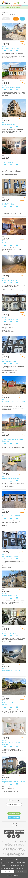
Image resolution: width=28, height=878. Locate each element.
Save (15, 19)
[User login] (15, 2)
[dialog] (14, 867)
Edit (22, 19)
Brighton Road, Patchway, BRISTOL (13, 782)
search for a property (13, 817)
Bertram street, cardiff (9, 361)
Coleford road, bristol (9, 280)
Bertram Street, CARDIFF (10, 556)
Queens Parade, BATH (9, 596)
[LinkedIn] (13, 836)
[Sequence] (6, 3)
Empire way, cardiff (8, 204)
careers (14, 825)
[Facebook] (9, 836)
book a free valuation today (12, 7)
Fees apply (4, 46)
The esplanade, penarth (10, 243)
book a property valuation (14, 813)
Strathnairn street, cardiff (10, 319)
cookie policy (21, 868)
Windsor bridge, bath (9, 125)
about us (14, 823)
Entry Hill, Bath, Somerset (10, 633)
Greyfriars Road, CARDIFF (10, 478)
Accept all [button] (7, 871)
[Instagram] (18, 836)
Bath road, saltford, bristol (11, 87)
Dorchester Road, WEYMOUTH (12, 671)
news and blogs (14, 827)
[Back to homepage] (25, 2)
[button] (14, 875)
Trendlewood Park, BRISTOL (11, 516)
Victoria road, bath (8, 162)
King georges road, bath (10, 48)
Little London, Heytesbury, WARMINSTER (10, 704)
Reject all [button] (20, 871)
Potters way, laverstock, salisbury (13, 401)
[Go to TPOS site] (9, 832)
